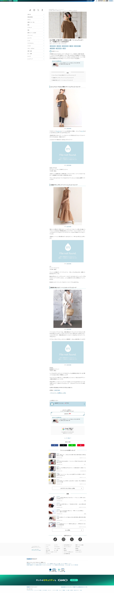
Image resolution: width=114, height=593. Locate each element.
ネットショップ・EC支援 (37, 590)
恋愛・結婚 (30, 51)
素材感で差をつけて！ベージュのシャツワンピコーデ (63, 80)
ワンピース (59, 46)
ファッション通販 (77, 46)
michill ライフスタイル (82, 507)
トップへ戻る (67, 438)
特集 (28, 30)
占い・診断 (30, 53)
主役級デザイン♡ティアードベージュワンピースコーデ (63, 77)
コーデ (64, 48)
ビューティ (30, 37)
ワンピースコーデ (65, 46)
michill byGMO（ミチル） (53, 9)
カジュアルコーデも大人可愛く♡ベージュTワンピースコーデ (64, 75)
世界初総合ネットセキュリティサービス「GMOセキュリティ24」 (36, 563)
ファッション (30, 35)
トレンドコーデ (59, 48)
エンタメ (29, 45)
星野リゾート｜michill (32, 32)
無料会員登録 (30, 16)
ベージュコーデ (53, 46)
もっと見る (67, 530)
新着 (28, 24)
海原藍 (85, 500)
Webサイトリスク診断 (57, 563)
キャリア (29, 56)
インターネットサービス (30, 590)
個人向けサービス (76, 590)
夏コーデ (71, 46)
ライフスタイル (30, 43)
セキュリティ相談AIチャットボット (66, 563)
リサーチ (60, 590)
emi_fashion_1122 (83, 470)
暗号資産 (71, 590)
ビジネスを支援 (44, 590)
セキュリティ (49, 590)
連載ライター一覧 (31, 22)
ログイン (29, 19)
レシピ (29, 40)
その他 (81, 590)
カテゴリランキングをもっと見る (68, 488)
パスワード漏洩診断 (50, 563)
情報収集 (64, 590)
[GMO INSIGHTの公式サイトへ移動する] (32, 559)
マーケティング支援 (55, 590)
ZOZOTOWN (53, 48)
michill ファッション (55, 51)
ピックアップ (30, 58)
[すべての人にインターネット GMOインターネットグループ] (105, 1)
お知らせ (29, 14)
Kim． (85, 464)
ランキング (30, 27)
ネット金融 (67, 590)
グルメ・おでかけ (31, 48)
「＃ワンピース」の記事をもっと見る (58, 393)
